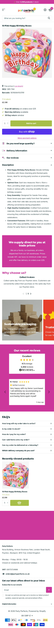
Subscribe (49, 590)
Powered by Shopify (37, 611)
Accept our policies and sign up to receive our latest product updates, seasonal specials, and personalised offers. (27, 596)
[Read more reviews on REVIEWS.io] (27, 371)
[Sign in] (45, 10)
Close (27, 604)
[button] (8, 121)
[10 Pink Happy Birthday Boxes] (15, 475)
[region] (27, 392)
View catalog (3, 10)
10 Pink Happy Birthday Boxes (14, 492)
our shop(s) (19, 86)
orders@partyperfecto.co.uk (18, 574)
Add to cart (31, 123)
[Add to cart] (19, 503)
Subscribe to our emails (12, 585)
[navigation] (23, 294)
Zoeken (49, 18)
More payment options (27, 138)
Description (8, 165)
